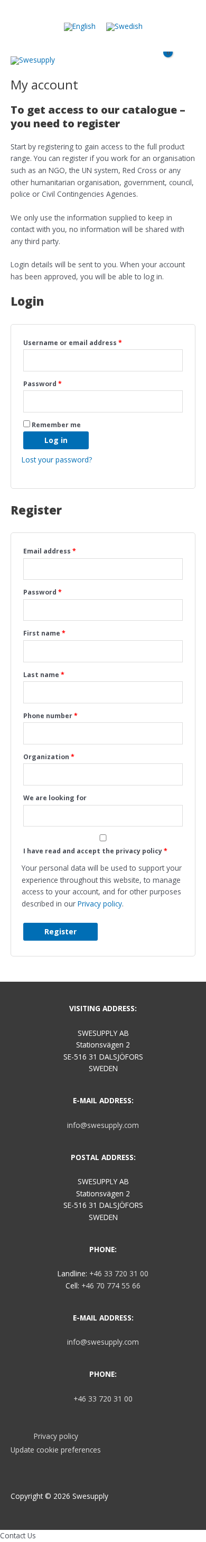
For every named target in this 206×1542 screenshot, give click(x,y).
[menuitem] (80, 27)
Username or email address (72, 342)
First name (44, 633)
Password (42, 383)
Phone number (50, 715)
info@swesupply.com (103, 1125)
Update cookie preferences (56, 1450)
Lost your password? (57, 460)
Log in (56, 440)
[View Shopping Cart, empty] (163, 64)
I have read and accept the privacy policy (95, 850)
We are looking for (55, 797)
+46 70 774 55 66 (111, 1286)
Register (60, 931)
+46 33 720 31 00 (118, 1273)
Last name (43, 674)
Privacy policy (100, 904)
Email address (49, 551)
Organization (48, 756)
